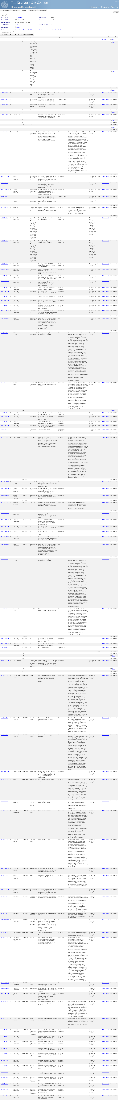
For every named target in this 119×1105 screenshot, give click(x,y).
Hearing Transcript (41, 29)
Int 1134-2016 (4, 1018)
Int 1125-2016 (4, 801)
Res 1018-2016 (5, 281)
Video (18, 27)
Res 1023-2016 (5, 425)
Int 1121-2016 (4, 675)
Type (59, 37)
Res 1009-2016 (5, 771)
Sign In (117, 1)
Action (90, 37)
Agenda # (24, 37)
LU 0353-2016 (4, 1089)
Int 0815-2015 (4, 131)
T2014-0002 (4, 429)
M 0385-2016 (4, 99)
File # (2, 37)
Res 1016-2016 (5, 200)
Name (40, 37)
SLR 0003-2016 (5, 318)
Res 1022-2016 (5, 416)
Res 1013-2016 (5, 988)
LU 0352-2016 (4, 1077)
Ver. (11, 37)
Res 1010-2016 (5, 868)
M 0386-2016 (4, 104)
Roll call (104, 39)
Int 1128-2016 (4, 875)
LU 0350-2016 (4, 1053)
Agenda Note (33, 37)
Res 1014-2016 (5, 993)
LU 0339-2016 (4, 264)
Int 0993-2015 (4, 382)
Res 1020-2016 (5, 300)
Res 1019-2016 (5, 291)
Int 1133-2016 (4, 1001)
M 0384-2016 (4, 92)
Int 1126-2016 (4, 810)
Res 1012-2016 (5, 983)
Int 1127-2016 (4, 839)
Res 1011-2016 (5, 176)
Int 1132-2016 (4, 937)
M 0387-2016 (4, 114)
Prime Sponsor (17, 37)
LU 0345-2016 (4, 287)
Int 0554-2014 (4, 333)
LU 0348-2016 (4, 1029)
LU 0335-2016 (4, 241)
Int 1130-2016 (4, 913)
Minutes (55, 24)
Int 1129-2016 (4, 896)
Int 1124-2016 (4, 779)
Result (99, 37)
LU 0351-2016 (4, 1065)
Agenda (19, 24)
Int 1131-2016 (4, 932)
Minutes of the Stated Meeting (54, 29)
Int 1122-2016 (4, 718)
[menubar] (17, 34)
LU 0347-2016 (4, 305)
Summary (70, 37)
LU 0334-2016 (4, 218)
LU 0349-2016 (4, 1041)
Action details (105, 92)
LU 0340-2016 (4, 275)
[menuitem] (4, 34)
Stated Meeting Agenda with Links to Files (26, 29)
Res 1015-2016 (5, 189)
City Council (18, 17)
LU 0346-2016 (4, 296)
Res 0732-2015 (5, 660)
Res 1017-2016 (5, 269)
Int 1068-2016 (4, 207)
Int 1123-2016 (4, 735)
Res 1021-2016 (5, 310)
